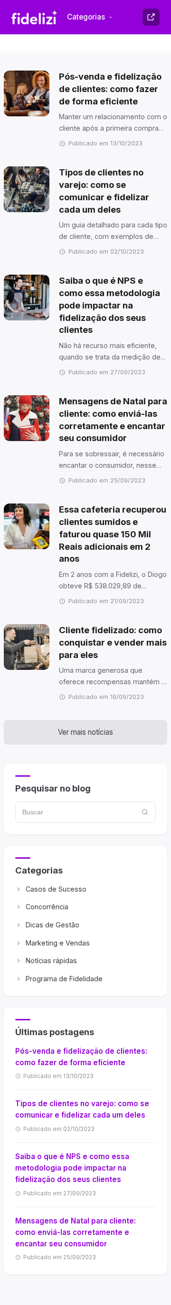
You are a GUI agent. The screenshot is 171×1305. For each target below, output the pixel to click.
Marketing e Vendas (58, 943)
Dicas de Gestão (52, 925)
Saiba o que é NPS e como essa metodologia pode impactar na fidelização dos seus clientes (72, 1168)
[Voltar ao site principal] (151, 17)
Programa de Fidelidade (64, 979)
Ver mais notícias (85, 732)
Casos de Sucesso (56, 889)
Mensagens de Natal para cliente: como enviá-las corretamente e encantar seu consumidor (75, 1232)
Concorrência (47, 907)
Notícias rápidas (51, 960)
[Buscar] (145, 812)
